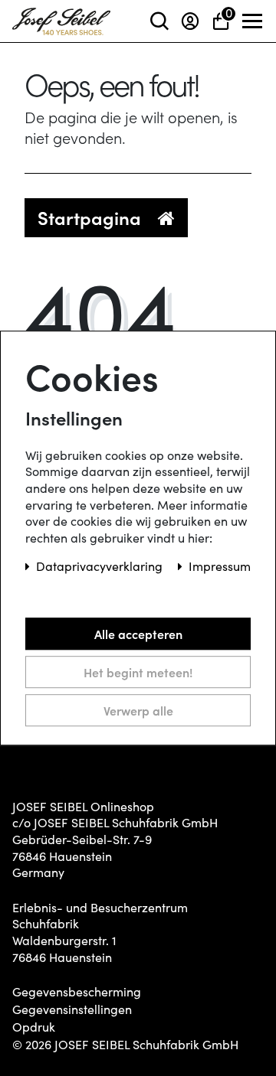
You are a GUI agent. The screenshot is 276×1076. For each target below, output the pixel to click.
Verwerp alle (138, 710)
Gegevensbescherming (76, 992)
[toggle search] (159, 21)
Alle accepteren (138, 633)
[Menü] (253, 21)
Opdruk (33, 1027)
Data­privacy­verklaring (101, 567)
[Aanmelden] (190, 21)
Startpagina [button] (92, 217)
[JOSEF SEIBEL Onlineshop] (61, 18)
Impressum (220, 567)
